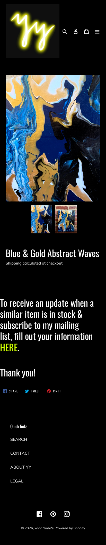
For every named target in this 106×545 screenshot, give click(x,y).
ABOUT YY (20, 467)
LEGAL (16, 481)
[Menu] (97, 31)
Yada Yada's (44, 528)
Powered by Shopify (70, 528)
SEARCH (18, 439)
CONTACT (20, 453)
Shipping (14, 263)
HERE (9, 347)
